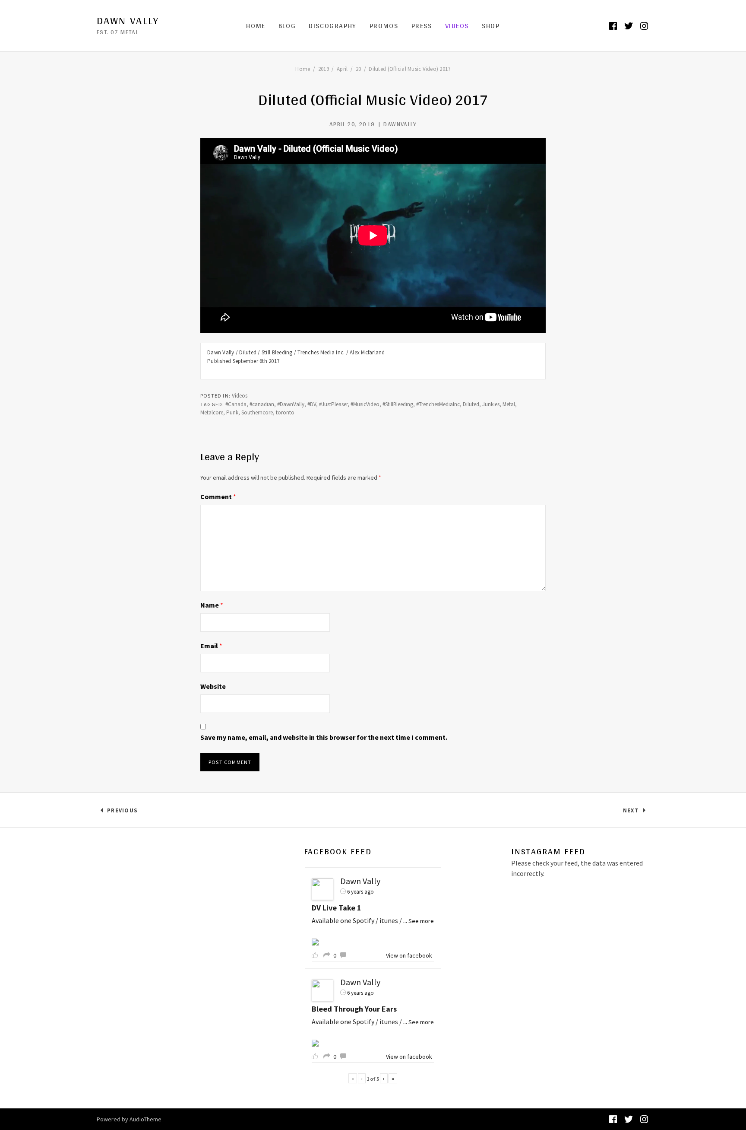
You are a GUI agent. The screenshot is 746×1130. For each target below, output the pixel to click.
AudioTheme (145, 1119)
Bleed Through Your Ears (354, 1009)
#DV (311, 404)
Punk (232, 412)
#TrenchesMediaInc (438, 404)
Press (421, 25)
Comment (218, 496)
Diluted (471, 404)
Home (255, 25)
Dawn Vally (128, 20)
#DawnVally (290, 404)
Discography (333, 25)
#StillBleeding (397, 404)
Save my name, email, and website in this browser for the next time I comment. (323, 737)
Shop (490, 25)
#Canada (236, 404)
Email (211, 645)
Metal (509, 404)
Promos (384, 25)
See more (421, 921)
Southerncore (257, 412)
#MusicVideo (365, 404)
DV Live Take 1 (336, 908)
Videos (457, 25)
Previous (122, 812)
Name (211, 605)
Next (636, 812)
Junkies (490, 404)
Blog (287, 25)
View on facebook (409, 955)
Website (213, 686)
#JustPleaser (333, 404)
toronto (285, 412)
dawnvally (400, 124)
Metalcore (211, 412)
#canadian (262, 404)
